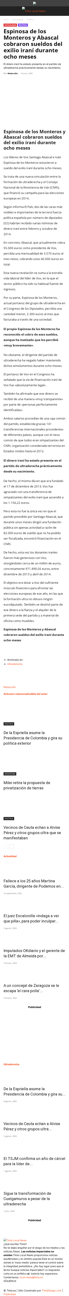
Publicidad (10, 1294)
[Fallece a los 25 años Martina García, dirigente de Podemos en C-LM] (34, 867)
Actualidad (18, 19)
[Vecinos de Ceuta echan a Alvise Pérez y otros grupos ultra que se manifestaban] (34, 807)
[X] (15, 81)
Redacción (13, 73)
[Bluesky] (35, 1285)
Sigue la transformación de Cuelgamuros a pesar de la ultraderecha (27, 1198)
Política (30, 19)
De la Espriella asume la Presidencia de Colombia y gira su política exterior (33, 738)
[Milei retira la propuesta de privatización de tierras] (34, 762)
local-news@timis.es (31, 1277)
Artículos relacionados (17, 693)
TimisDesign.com (52, 1290)
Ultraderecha (14, 663)
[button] (6, 11)
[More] (40, 81)
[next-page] (11, 846)
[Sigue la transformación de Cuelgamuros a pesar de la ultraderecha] (34, 1180)
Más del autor (39, 693)
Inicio (6, 19)
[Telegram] (31, 81)
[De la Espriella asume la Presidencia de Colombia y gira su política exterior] (34, 712)
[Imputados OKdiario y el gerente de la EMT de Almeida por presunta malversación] (34, 937)
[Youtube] (28, 1286)
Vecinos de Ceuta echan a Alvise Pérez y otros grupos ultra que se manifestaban (32, 832)
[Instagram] (13, 1286)
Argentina (10, 773)
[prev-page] (6, 846)
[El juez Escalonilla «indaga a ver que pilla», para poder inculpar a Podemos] (34, 902)
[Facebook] (7, 81)
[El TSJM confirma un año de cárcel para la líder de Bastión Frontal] (34, 1145)
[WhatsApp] (23, 81)
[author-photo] (11, 683)
